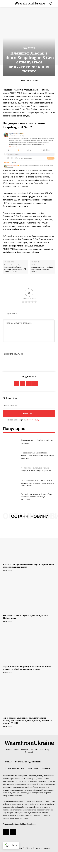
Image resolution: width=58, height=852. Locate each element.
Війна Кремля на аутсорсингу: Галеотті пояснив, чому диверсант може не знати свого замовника (37, 483)
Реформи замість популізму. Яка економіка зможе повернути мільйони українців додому (27, 667)
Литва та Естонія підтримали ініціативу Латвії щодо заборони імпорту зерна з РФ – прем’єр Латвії (15, 268)
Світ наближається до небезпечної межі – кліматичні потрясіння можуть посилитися (37, 496)
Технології (29, 48)
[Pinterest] (29, 383)
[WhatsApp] (35, 383)
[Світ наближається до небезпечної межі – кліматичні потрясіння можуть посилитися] (10, 496)
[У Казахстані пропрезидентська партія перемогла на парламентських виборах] (29, 542)
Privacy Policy (33, 420)
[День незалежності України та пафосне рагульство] (10, 441)
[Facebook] (16, 383)
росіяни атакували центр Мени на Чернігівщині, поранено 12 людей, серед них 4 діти (37, 455)
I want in (27, 413)
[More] (41, 383)
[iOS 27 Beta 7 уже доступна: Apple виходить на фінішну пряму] (29, 593)
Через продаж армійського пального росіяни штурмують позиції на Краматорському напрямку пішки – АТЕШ (27, 720)
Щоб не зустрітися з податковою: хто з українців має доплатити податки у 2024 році (42, 268)
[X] (22, 383)
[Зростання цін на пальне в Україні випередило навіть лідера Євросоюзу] (10, 469)
